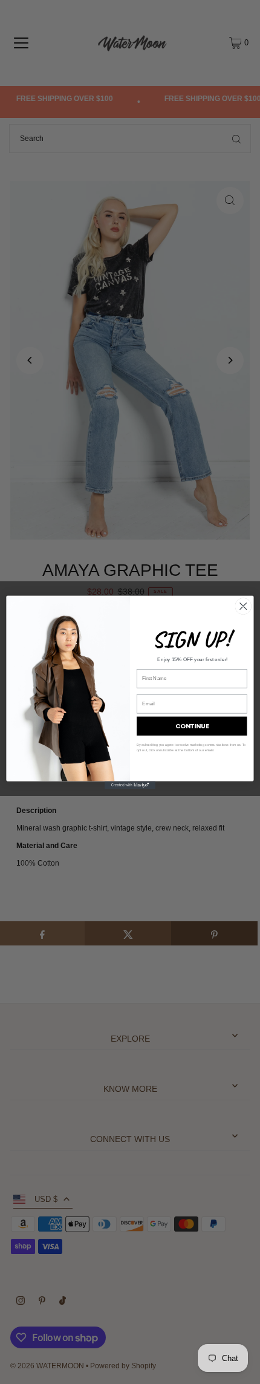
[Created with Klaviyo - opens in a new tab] (130, 785)
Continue (192, 726)
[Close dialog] (243, 606)
